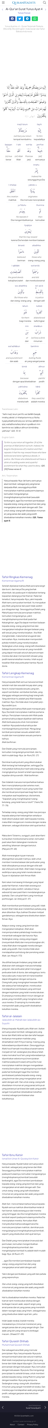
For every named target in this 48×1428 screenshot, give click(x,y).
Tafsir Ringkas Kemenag (17, 578)
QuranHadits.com (27, 1416)
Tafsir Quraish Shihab (16, 1342)
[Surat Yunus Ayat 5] (45, 9)
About (12, 1424)
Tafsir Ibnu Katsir (20, 1156)
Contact (21, 1424)
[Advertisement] (24, 58)
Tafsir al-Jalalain (21, 1019)
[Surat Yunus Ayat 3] (2, 9)
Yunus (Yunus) (24, 13)
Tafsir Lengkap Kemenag (18, 674)
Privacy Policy (32, 1424)
